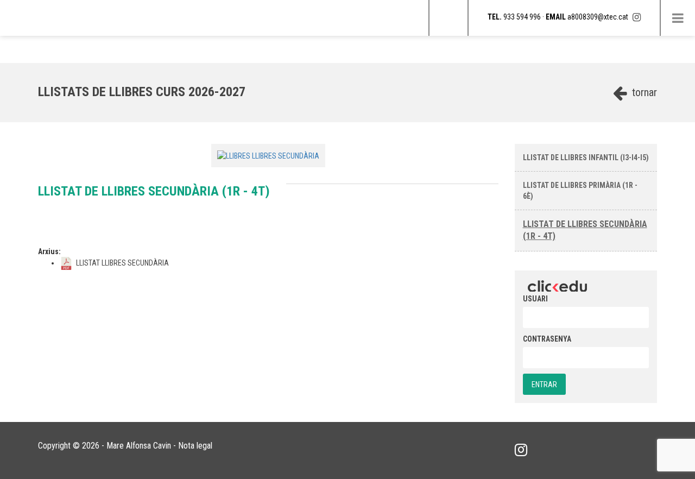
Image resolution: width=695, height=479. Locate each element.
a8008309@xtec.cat (597, 16)
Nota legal (195, 445)
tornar (643, 92)
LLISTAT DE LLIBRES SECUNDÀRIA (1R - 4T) (585, 230)
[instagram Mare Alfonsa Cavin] (637, 17)
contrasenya (547, 339)
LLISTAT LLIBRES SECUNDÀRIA (121, 263)
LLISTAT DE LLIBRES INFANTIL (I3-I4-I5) (586, 157)
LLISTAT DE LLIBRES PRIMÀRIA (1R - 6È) (580, 190)
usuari (535, 298)
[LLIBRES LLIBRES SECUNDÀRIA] (268, 155)
